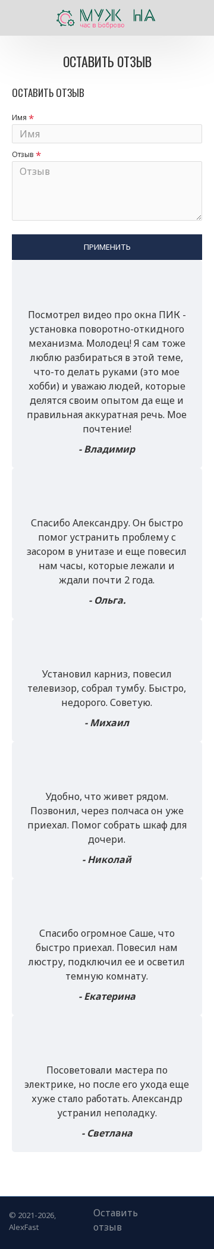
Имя (19, 117)
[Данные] (172, 1217)
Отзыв (23, 154)
